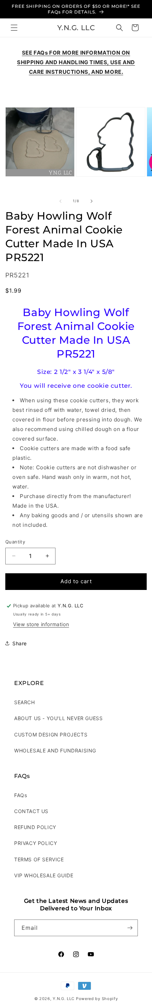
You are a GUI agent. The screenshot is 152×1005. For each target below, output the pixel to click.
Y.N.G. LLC (64, 998)
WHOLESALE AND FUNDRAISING (55, 750)
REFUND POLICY (35, 827)
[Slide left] (60, 201)
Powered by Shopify (97, 998)
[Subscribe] (130, 928)
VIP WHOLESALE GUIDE (43, 875)
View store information (41, 624)
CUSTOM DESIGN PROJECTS (50, 734)
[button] (14, 27)
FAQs (20, 795)
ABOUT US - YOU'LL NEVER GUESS (58, 718)
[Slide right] (91, 201)
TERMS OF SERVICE (39, 859)
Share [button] (19, 643)
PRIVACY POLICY (35, 843)
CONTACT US (31, 811)
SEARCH (24, 702)
